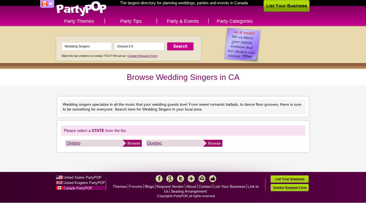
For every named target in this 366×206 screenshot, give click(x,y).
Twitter (180, 178)
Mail (202, 178)
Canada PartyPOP (78, 188)
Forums (135, 186)
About (191, 186)
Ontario (73, 143)
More (191, 178)
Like (212, 178)
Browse (134, 143)
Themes (120, 186)
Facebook (159, 178)
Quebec (154, 143)
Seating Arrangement (189, 191)
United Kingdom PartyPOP (84, 183)
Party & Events (183, 21)
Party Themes (79, 21)
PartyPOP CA (81, 9)
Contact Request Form (142, 55)
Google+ (169, 178)
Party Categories (235, 21)
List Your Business (229, 186)
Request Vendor (170, 186)
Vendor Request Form (289, 188)
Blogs (149, 186)
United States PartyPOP (83, 177)
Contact (205, 186)
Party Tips (131, 21)
